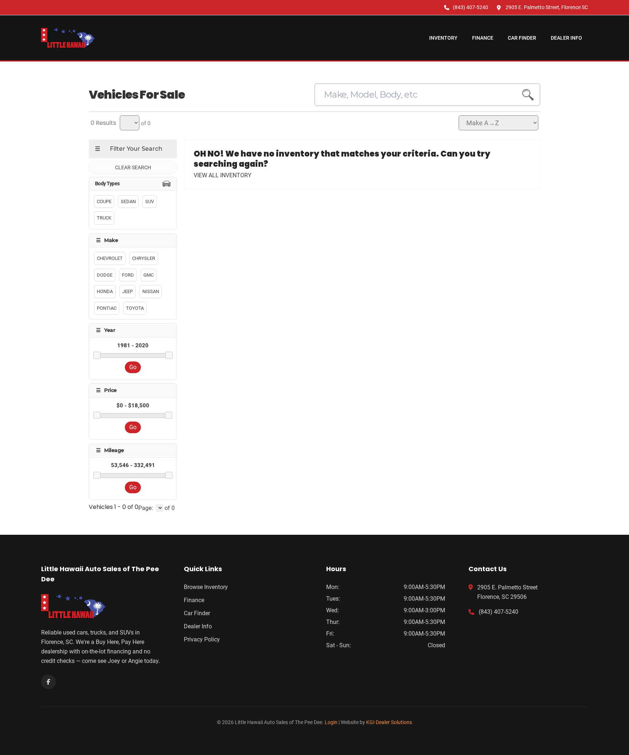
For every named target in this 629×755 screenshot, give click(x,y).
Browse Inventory (206, 587)
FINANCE (482, 38)
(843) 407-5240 (498, 611)
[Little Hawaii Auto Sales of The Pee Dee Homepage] (100, 606)
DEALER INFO (566, 38)
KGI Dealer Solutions (389, 722)
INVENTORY (443, 38)
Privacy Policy (202, 639)
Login (331, 722)
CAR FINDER (522, 38)
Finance (194, 600)
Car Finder (197, 613)
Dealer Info (198, 626)
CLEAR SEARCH (133, 167)
